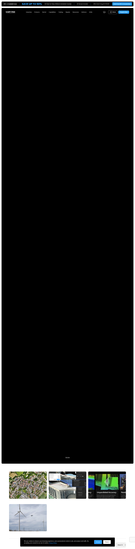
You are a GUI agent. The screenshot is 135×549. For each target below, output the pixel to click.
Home (67, 457)
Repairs (68, 12)
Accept (98, 542)
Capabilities (52, 12)
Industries (29, 12)
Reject (107, 542)
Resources (76, 12)
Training (60, 12)
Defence (83, 12)
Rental (44, 12)
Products (37, 12)
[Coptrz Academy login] (104, 12)
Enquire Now (124, 12)
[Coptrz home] (10, 12)
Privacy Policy (53, 543)
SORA (90, 12)
